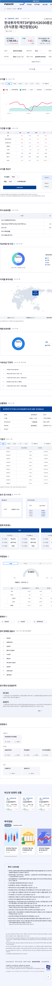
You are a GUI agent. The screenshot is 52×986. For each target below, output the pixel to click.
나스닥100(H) (48, 89)
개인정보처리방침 (36, 961)
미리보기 (8, 741)
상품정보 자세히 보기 (35, 61)
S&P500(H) (39, 89)
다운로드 (18, 741)
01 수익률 (32, 69)
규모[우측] (24, 89)
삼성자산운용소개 (10, 961)
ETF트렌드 (37, 4)
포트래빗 (22, 4)
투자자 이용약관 (19, 961)
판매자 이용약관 (28, 961)
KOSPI (31, 89)
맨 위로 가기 (48, 977)
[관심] (16, 809)
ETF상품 (29, 4)
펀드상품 (45, 4)
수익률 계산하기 (19, 187)
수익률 (6, 89)
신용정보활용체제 (45, 961)
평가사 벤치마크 (15, 89)
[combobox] (15, 177)
